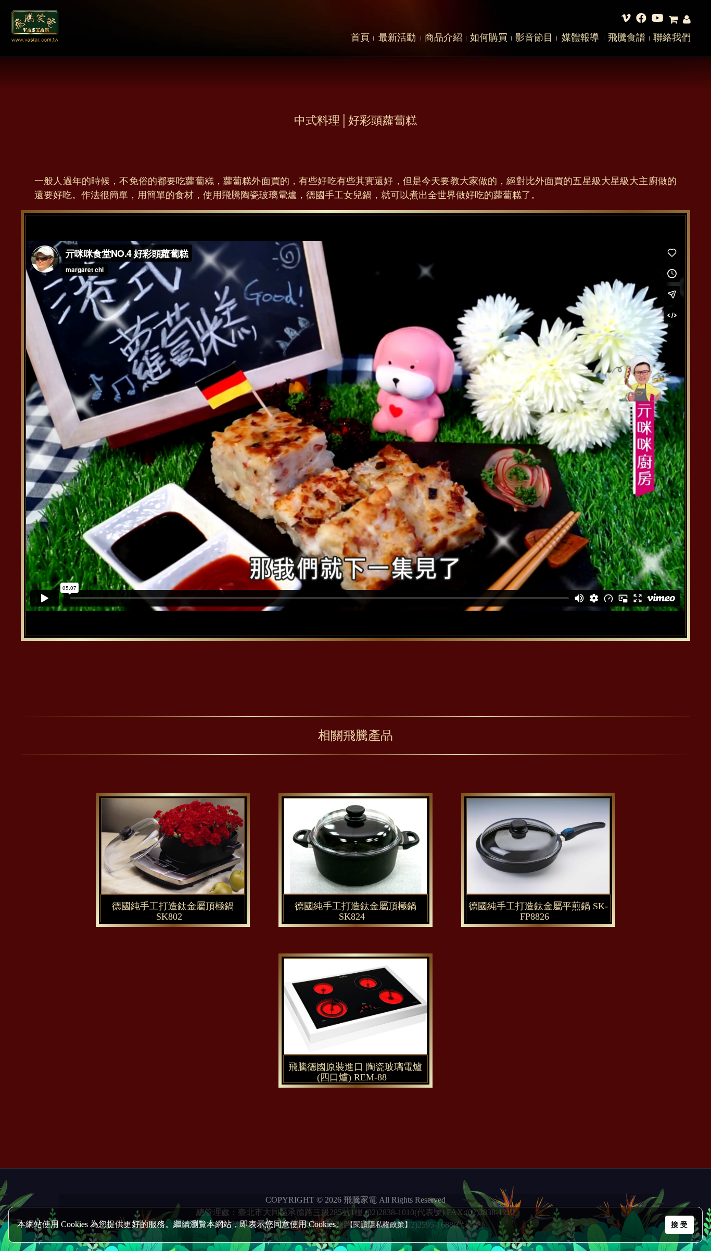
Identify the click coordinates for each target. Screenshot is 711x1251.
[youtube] (657, 19)
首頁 (360, 37)
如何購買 (488, 37)
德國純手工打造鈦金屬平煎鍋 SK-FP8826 (538, 911)
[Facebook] (641, 19)
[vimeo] (626, 19)
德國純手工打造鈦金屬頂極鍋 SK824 (355, 911)
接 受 (679, 1224)
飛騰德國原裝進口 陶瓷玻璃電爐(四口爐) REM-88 (355, 1072)
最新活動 (397, 37)
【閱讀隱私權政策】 (379, 1225)
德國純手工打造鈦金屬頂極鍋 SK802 (173, 911)
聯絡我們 (672, 37)
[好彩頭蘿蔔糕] (186, 914)
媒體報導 (580, 37)
